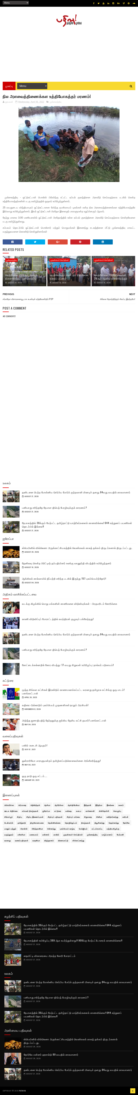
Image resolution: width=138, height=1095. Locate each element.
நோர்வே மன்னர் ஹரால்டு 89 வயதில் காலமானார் (51, 1054)
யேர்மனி (120, 834)
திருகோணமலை (37, 822)
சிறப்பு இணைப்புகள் (35, 816)
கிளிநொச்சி (104, 811)
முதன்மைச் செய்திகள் (59, 260)
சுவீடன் (125, 816)
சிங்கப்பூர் (8, 816)
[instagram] (113, 3)
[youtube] (103, 3)
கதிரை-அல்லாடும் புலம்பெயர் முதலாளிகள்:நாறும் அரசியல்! (55, 705)
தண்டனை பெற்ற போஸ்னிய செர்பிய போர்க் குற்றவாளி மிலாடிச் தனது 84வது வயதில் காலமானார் (76, 492)
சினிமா (99, 816)
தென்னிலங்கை (54, 822)
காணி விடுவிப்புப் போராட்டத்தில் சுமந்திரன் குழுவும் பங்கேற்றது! (58, 619)
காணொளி (90, 811)
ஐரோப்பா (46, 811)
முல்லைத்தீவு (55, 102)
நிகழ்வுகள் (85, 822)
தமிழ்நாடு (22, 822)
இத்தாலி (87, 805)
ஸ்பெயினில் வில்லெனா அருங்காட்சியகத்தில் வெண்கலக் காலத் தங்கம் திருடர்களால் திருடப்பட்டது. (77, 548)
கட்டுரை (57, 811)
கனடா (78, 811)
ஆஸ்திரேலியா (74, 805)
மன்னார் (45, 834)
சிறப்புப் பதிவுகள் (55, 816)
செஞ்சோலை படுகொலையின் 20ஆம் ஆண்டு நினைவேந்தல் (110, 276)
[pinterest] (129, 3)
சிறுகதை (88, 816)
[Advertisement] (69, 53)
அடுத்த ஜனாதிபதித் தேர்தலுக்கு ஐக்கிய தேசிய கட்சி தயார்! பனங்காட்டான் (64, 720)
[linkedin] (108, 3)
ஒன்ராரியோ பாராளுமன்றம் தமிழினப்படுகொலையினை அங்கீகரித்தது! (61, 760)
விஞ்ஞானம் (49, 840)
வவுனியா (36, 840)
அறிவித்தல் (35, 805)
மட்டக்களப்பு (97, 828)
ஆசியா (47, 805)
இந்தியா (98, 805)
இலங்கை (110, 805)
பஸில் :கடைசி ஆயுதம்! (34, 745)
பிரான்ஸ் (24, 828)
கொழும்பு (117, 811)
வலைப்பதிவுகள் (21, 840)
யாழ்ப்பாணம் (107, 834)
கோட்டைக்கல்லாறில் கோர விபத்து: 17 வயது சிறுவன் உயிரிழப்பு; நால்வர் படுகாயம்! (68, 665)
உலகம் (121, 805)
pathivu (22, 1090)
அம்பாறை (22, 805)
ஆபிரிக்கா (59, 805)
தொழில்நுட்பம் (71, 822)
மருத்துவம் (8, 834)
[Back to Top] (132, 1090)
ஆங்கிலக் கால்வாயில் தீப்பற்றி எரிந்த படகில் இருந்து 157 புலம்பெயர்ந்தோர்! (64, 578)
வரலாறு (7, 840)
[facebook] (94, 3)
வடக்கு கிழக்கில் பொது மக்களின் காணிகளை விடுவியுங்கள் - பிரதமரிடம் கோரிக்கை (69, 603)
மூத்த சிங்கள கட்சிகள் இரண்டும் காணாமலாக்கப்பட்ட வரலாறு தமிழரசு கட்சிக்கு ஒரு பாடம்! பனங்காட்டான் (73, 691)
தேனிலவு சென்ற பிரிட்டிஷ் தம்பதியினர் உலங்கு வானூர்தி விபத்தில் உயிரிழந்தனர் (66, 563)
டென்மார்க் (8, 822)
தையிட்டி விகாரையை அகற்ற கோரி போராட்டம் (50, 956)
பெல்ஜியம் (83, 828)
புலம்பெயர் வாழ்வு (67, 828)
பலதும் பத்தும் (10, 828)
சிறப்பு (19, 816)
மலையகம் (34, 834)
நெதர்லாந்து (114, 822)
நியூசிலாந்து (100, 822)
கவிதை (68, 811)
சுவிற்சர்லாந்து (112, 816)
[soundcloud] (133, 3)
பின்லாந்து (51, 828)
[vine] (124, 3)
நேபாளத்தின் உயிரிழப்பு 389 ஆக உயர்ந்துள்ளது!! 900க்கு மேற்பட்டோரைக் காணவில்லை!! (73, 940)
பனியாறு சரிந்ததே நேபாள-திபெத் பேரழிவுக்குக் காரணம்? (54, 507)
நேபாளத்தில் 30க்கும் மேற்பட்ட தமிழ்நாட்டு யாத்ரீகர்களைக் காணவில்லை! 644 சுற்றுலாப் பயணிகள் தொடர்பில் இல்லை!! (77, 524)
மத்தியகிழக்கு (113, 828)
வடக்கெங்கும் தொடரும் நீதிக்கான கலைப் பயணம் (69, 276)
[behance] (118, 3)
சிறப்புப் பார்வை (73, 816)
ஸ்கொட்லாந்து (78, 840)
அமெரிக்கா (9, 805)
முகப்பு (9, 86)
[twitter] (98, 3)
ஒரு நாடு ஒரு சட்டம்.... (34, 776)
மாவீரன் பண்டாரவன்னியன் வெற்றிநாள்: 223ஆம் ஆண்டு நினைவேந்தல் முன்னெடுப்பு (21, 274)
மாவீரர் (56, 834)
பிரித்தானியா (37, 828)
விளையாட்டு (63, 840)
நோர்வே (126, 822)
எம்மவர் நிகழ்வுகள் (30, 811)
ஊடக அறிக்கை (11, 811)
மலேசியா (21, 834)
